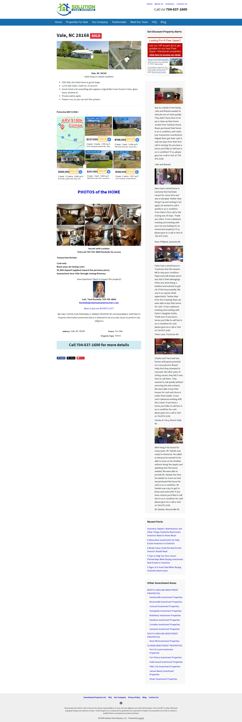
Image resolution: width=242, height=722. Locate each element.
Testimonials (119, 22)
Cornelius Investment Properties (164, 624)
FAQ (154, 22)
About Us (159, 4)
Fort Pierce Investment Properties (165, 657)
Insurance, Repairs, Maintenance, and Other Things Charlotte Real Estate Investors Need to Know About (164, 532)
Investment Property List (95, 697)
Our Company (100, 22)
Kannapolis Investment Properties (165, 611)
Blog (163, 22)
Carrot (141, 718)
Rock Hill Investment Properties (164, 641)
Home (149, 4)
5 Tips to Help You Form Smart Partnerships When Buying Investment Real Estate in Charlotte (165, 559)
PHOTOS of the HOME (99, 192)
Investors (169, 4)
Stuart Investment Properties (163, 679)
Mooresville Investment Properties (165, 601)
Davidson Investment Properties (164, 620)
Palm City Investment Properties (164, 666)
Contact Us (182, 4)
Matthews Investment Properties (165, 615)
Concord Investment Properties (164, 606)
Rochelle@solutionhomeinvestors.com (99, 302)
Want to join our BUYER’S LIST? (99, 308)
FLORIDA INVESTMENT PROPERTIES (164, 645)
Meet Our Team (139, 22)
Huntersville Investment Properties (166, 597)
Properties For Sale (77, 22)
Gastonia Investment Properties (164, 629)
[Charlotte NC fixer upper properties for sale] (165, 55)
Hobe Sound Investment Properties (166, 662)
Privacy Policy (134, 697)
